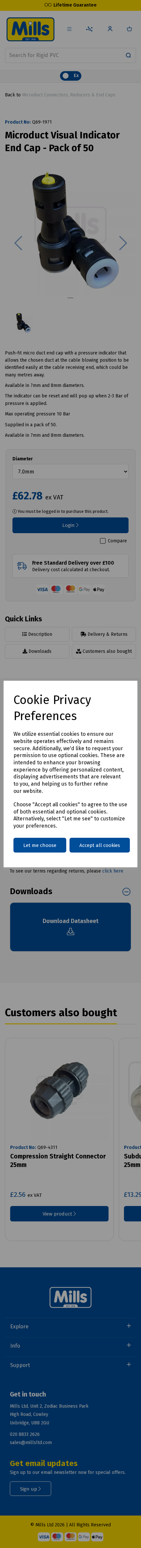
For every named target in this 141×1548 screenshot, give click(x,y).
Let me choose (39, 845)
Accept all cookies (99, 845)
